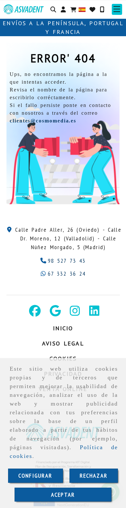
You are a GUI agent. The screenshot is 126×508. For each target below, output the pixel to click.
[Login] (92, 9)
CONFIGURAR (35, 475)
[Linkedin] (94, 313)
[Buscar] (53, 9)
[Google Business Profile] (55, 313)
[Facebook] (35, 313)
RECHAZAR (94, 475)
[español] (82, 9)
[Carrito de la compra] (73, 9)
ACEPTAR (63, 494)
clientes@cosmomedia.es (43, 120)
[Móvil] (102, 9)
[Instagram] (75, 313)
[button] (63, 9)
